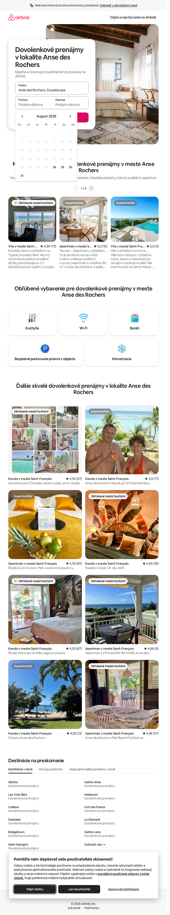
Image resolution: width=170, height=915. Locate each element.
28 (54, 167)
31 (22, 176)
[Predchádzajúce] (76, 188)
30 (70, 167)
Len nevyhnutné (79, 889)
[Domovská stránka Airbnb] (18, 17)
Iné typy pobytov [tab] (51, 769)
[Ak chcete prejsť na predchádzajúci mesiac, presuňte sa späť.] (22, 116)
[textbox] (33, 104)
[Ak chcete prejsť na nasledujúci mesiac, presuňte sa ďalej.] (70, 116)
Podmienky (91, 908)
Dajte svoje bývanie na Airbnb (133, 17)
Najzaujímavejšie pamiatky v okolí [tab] (92, 769)
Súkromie (74, 908)
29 (62, 167)
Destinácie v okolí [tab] (20, 769)
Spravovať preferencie (123, 889)
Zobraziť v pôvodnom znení (118, 5)
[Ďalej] (91, 188)
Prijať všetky (34, 889)
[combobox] (51, 90)
